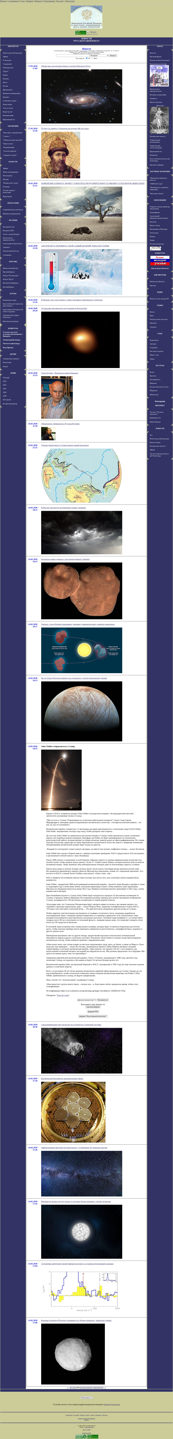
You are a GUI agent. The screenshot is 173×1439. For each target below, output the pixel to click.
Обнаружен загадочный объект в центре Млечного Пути (65, 66)
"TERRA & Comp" (156, 184)
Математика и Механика (158, 229)
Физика (152, 236)
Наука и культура (156, 102)
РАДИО (160, 292)
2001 (4, 389)
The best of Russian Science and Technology (159, 455)
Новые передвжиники (10, 172)
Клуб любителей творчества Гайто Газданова (13, 310)
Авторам (153, 344)
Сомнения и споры (9, 101)
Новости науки (155, 442)
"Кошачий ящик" (9, 147)
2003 (4, 381)
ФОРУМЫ (13, 262)
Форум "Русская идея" (11, 275)
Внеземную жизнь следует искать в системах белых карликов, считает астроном (76, 1201)
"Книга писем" (8, 144)
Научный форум (8, 272)
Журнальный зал (9, 119)
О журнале (153, 347)
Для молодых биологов (160, 268)
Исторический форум (10, 283)
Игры (152, 316)
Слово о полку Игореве (11, 234)
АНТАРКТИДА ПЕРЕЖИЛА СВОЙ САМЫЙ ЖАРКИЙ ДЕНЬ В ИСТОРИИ (75, 246)
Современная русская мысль (13, 210)
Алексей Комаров (89, 1427)
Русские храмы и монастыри (9, 191)
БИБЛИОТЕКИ (160, 275)
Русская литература (157, 244)
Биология (153, 222)
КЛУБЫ (13, 293)
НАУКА (160, 46)
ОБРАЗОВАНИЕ (160, 200)
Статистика (98, 1415)
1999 (4, 396)
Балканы (6, 79)
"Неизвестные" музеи (10, 183)
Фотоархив (7, 400)
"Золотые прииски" (10, 151)
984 (81, 1388)
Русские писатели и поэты (159, 387)
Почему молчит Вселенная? (160, 60)
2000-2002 (160, 106)
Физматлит (154, 155)
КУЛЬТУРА (13, 162)
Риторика (6, 187)
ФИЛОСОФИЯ (13, 203)
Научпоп (153, 286)
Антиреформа (155, 212)
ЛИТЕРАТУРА (13, 46)
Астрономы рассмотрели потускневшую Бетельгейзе (64, 308)
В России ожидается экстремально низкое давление (63, 508)
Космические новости (157, 136)
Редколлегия (154, 340)
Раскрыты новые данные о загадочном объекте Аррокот (65, 559)
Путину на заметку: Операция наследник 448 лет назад (65, 128)
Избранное (154, 390)
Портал (3, 1)
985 (84, 1388)
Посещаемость (155, 379)
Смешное (153, 327)
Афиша (5, 57)
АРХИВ (13, 373)
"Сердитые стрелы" (10, 155)
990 (101, 1388)
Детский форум (8, 287)
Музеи (152, 312)
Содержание (13, 1)
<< (68, 1388)
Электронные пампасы (11, 359)
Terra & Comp (63, 995)
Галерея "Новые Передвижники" (86, 1418)
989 (98, 1388)
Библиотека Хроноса (157, 281)
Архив (87, 1415)
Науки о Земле (155, 225)
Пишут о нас (154, 355)
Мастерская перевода (10, 321)
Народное (153, 323)
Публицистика (8, 68)
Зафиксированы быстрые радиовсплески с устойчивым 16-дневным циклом (74, 1148)
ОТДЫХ (160, 305)
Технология (154, 233)
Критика (6, 97)
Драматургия (7, 90)
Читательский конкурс (11, 343)
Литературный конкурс (11, 340)
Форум (5, 366)
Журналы (153, 383)
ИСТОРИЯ (13, 220)
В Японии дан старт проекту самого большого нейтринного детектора (71, 300)
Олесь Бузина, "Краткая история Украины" (60, 373)
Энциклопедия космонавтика (155, 141)
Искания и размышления (11, 93)
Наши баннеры (155, 422)
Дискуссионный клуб (10, 268)
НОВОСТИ (160, 428)
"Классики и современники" (13, 133)
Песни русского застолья (158, 319)
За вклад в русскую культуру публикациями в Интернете (12, 334)
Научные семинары (157, 165)
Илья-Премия (8, 347)
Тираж (152, 359)
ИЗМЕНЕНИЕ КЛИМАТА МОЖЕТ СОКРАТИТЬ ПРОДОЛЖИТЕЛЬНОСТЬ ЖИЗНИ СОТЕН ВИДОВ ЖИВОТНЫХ (93, 183)
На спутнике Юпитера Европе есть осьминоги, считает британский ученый (74, 678)
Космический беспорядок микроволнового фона (62, 1078)
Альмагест (6, 247)
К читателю (7, 60)
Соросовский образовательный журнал (159, 217)
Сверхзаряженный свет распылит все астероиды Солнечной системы (71, 1025)
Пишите (29, 1)
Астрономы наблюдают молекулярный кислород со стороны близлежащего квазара (77, 1264)
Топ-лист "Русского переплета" (157, 413)
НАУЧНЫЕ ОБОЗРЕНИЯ (160, 171)
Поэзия (5, 86)
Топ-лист (60, 1)
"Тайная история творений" (13, 140)
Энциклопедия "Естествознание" (156, 147)
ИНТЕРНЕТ (160, 405)
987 (91, 1388)
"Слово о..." (7, 136)
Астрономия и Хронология (12, 244)
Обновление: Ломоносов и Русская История (60, 424)
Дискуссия (69, 1)
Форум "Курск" (8, 279)
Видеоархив (7, 196)
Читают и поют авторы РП (159, 299)
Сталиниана (7, 255)
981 (71, 1388)
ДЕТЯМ (13, 354)
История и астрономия (158, 95)
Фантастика (7, 362)
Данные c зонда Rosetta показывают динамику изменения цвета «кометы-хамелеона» (78, 624)
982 (74, 1388)
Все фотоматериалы (10, 404)
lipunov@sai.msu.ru (112, 1404)
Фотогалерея (7, 176)
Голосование (49, 1)
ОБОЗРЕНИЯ (13, 126)
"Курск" (5, 71)
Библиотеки (154, 395)
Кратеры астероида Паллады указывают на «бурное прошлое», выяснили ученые (76, 1320)
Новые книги (7, 104)
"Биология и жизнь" (157, 193)
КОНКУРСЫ (13, 328)
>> (105, 1388)
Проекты (153, 376)
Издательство (8, 112)
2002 (4, 385)
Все (151, 435)
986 (88, 1388)
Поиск (152, 372)
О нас (22, 1)
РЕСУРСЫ (160, 366)
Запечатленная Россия (11, 251)
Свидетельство (83, 50)
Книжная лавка (8, 115)
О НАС (159, 334)
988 (95, 1388)
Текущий (6, 378)
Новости (38, 1)
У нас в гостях (8, 108)
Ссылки (92, 1415)
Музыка (6, 179)
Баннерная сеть (155, 418)
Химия (152, 240)
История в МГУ (8, 230)
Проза (5, 82)
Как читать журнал (156, 351)
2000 (4, 392)
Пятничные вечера (9, 300)
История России (8, 227)
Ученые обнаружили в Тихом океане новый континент (65, 445)
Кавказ (5, 75)
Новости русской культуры (12, 53)
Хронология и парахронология (9, 239)
